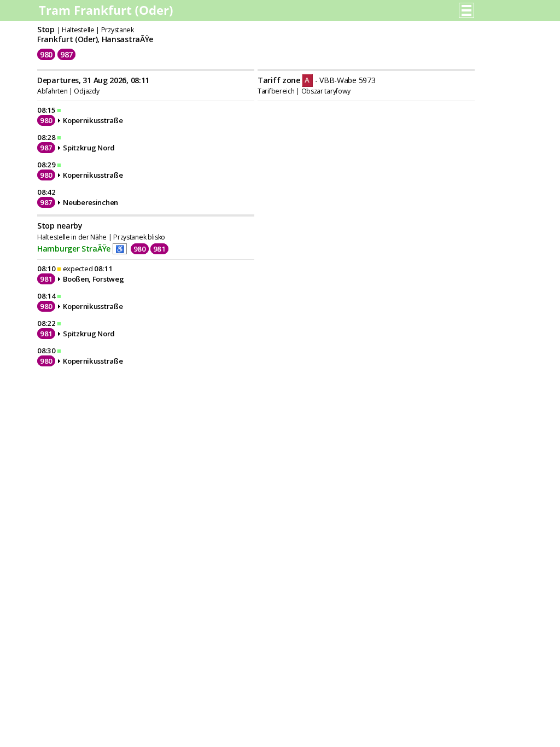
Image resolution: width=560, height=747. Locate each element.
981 (159, 249)
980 (46, 54)
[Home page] (107, 13)
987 (66, 54)
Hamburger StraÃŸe (73, 248)
